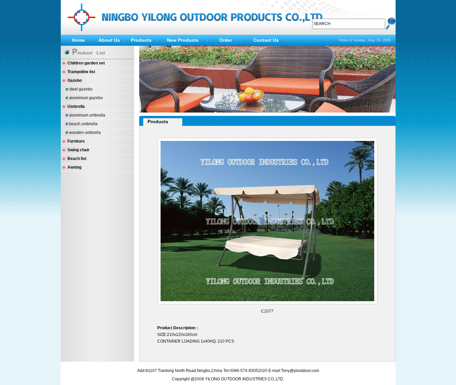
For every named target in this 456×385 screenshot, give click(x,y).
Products (141, 40)
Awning (74, 167)
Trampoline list (81, 71)
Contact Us (266, 40)
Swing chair (78, 150)
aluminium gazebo (86, 97)
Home (78, 40)
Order (225, 40)
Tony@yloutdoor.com (300, 370)
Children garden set (86, 63)
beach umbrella (83, 124)
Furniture (76, 141)
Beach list (76, 158)
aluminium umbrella (87, 115)
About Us (109, 40)
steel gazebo (80, 89)
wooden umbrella (85, 132)
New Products (183, 40)
